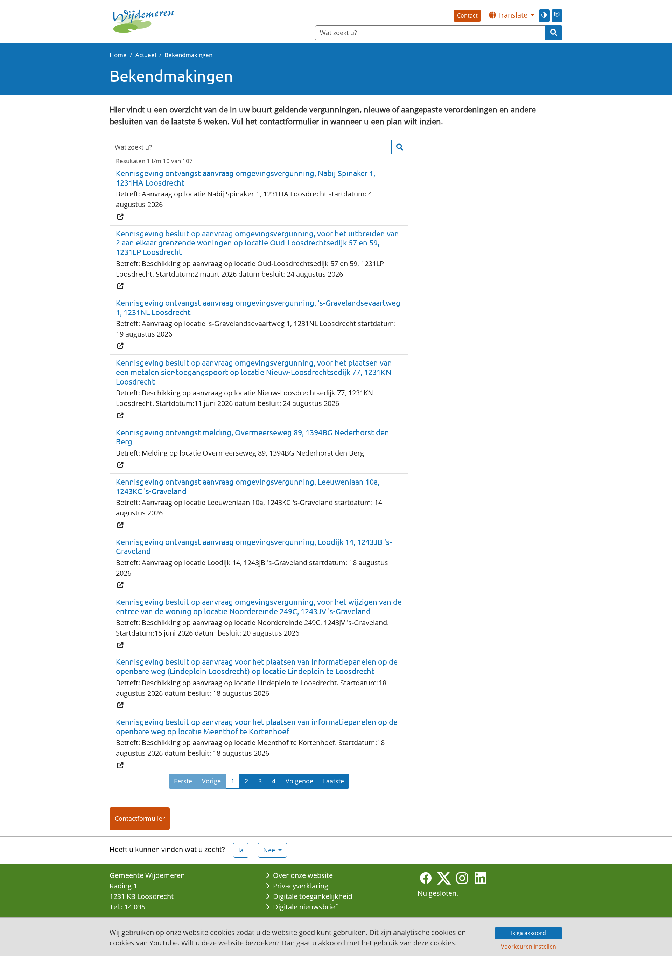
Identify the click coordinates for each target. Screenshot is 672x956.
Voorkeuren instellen (528, 946)
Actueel (145, 54)
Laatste (333, 781)
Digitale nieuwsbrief (305, 907)
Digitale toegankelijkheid (312, 896)
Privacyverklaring (300, 886)
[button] (511, 15)
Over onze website (303, 875)
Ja (241, 850)
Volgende (299, 781)
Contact (467, 15)
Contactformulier (140, 818)
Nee (270, 850)
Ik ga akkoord (528, 933)
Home (118, 54)
